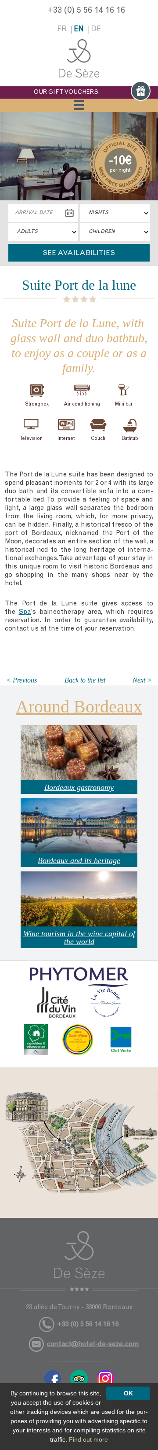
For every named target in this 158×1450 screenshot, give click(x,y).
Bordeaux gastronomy (79, 787)
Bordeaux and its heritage (79, 860)
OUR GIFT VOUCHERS (66, 92)
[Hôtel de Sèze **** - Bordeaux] (79, 1261)
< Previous (21, 680)
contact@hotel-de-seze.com (93, 1344)
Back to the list (85, 680)
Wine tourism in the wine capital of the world (79, 937)
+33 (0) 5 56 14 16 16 (86, 11)
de (96, 29)
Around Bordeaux (79, 706)
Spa (24, 612)
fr (62, 29)
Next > (142, 680)
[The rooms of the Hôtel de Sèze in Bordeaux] (79, 58)
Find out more (88, 1439)
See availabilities (79, 253)
